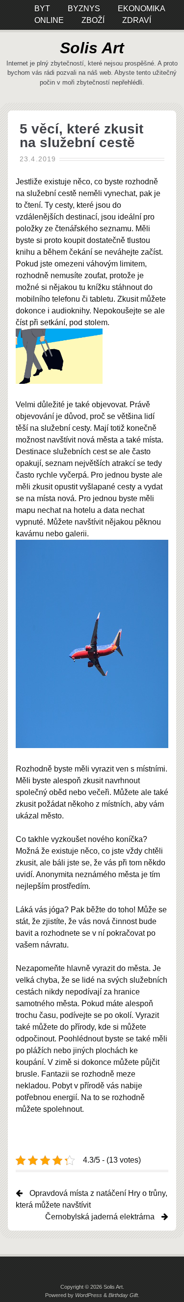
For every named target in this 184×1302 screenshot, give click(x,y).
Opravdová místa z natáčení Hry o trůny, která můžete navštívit (91, 1199)
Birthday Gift (123, 1295)
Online (49, 20)
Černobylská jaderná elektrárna (100, 1217)
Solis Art (92, 48)
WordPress (88, 1295)
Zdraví (136, 20)
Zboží (93, 20)
